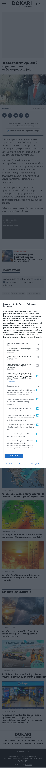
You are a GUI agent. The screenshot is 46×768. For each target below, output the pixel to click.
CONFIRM (14, 456)
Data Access (23, 464)
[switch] (37, 349)
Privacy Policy (36, 464)
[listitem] (23, 344)
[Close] (42, 304)
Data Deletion (10, 464)
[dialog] (23, 384)
